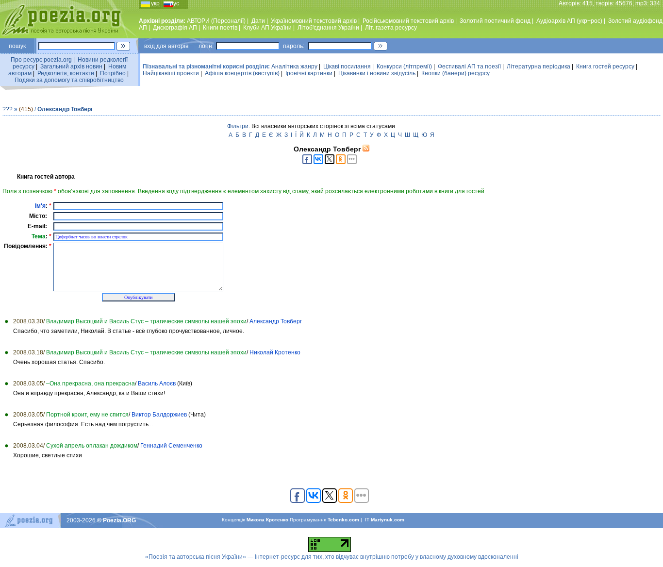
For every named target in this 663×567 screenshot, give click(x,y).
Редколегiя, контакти (65, 73)
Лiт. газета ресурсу (391, 27)
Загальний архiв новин (71, 66)
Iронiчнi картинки (308, 73)
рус (174, 3)
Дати (258, 20)
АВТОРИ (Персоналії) (216, 20)
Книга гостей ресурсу (605, 66)
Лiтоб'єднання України (328, 27)
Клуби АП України (267, 27)
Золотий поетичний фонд (495, 20)
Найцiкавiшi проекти (171, 73)
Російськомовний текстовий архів (408, 20)
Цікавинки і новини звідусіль (376, 73)
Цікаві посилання (347, 66)
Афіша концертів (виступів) (242, 73)
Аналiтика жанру (294, 66)
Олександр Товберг (65, 109)
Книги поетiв (220, 27)
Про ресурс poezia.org (41, 59)
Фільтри (238, 126)
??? (7, 109)
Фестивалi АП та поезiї (469, 66)
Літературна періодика (538, 66)
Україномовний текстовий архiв (314, 20)
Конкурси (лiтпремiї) (404, 66)
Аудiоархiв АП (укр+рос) (569, 20)
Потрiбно (113, 73)
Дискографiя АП (175, 27)
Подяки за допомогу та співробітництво (69, 80)
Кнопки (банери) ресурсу (455, 73)
